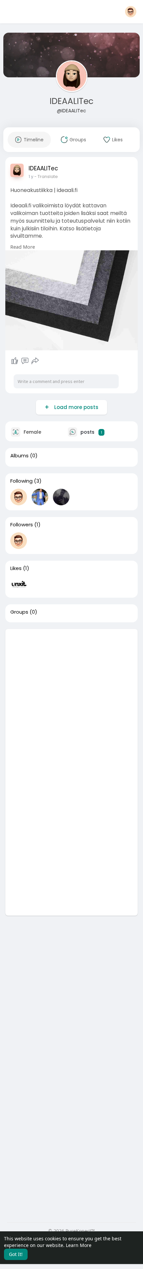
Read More (22, 246)
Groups (19, 612)
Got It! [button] (16, 1254)
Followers (21, 524)
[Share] (35, 361)
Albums (19, 455)
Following (21, 481)
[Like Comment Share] (24, 361)
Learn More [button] (78, 1245)
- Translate (46, 176)
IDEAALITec (71, 101)
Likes (16, 568)
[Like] (14, 361)
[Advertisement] (71, 700)
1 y (31, 176)
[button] (130, 11)
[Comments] (25, 361)
